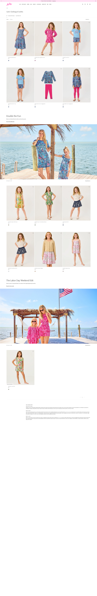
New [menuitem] (20, 4)
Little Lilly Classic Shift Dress (12, 221)
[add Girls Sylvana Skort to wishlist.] (89, 187)
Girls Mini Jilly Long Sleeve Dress (40, 57)
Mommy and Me (59, 417)
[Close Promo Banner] (1, 1)
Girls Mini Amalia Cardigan (39, 268)
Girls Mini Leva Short (66, 57)
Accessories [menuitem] (39, 4)
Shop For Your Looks (10, 285)
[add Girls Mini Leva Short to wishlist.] (89, 22)
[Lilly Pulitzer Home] (9, 4)
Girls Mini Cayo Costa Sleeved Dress (40, 221)
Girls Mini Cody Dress (11, 386)
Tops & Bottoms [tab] (18, 15)
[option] (20, 38)
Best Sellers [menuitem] (24, 4)
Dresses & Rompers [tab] (11, 15)
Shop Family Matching (10, 121)
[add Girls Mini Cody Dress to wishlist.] (33, 351)
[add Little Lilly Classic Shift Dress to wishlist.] (33, 187)
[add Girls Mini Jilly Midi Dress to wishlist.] (33, 22)
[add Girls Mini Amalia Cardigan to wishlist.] (61, 233)
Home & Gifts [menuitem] (44, 4)
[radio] (8, 60)
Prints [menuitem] (50, 4)
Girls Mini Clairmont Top (12, 103)
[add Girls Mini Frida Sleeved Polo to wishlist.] (33, 233)
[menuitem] (82, 4)
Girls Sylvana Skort (66, 221)
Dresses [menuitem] (34, 4)
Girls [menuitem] (31, 4)
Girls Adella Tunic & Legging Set (68, 103)
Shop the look (87, 180)
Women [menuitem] (28, 4)
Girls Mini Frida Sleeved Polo (12, 268)
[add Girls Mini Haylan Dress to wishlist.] (89, 233)
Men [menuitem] (47, 4)
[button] (95, 1)
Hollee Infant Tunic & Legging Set (40, 103)
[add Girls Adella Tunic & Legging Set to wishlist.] (89, 69)
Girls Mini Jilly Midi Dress (12, 57)
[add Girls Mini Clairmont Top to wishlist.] (33, 69)
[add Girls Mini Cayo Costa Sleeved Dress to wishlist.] (61, 187)
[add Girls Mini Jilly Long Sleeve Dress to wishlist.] (61, 22)
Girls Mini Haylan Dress (66, 268)
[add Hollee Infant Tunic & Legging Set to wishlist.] (61, 69)
